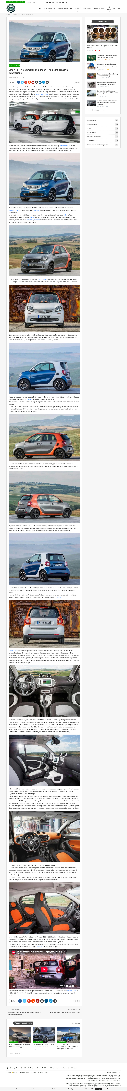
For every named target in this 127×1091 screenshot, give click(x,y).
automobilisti (64, 146)
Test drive (87, 8)
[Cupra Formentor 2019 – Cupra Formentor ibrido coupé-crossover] (44, 1035)
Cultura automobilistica (69, 1068)
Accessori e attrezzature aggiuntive (97, 145)
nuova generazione (41, 94)
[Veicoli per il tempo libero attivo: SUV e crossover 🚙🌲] (20, 1035)
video (65, 215)
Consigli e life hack (65, 8)
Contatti (29, 2)
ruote (32, 217)
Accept (98, 1089)
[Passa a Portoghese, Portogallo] (63, 2)
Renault (36, 210)
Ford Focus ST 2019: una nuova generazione (65, 1012)
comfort (37, 220)
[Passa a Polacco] (50, 2)
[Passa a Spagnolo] (53, 2)
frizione (39, 946)
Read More (107, 1089)
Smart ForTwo (42, 279)
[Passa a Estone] (37, 2)
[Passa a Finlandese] (40, 2)
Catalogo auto (49, 8)
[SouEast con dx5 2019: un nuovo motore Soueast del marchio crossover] (91, 103)
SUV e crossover (14, 65)
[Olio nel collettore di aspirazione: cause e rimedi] (102, 34)
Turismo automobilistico (94, 136)
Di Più (109, 9)
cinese (59, 597)
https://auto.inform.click (90, 1075)
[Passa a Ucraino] (57, 2)
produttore (14, 651)
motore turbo (71, 991)
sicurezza (30, 220)
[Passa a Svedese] (66, 2)
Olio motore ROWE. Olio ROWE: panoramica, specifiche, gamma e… (107, 65)
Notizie (77, 8)
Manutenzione (99, 8)
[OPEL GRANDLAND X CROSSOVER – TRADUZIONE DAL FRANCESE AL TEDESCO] (68, 1035)
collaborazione (14, 210)
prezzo (37, 96)
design (30, 399)
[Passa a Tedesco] (34, 2)
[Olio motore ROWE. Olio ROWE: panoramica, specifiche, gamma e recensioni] (91, 66)
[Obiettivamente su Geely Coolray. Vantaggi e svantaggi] (91, 76)
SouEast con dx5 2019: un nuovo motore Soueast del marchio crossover (107, 102)
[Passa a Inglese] (60, 2)
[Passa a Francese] (43, 2)
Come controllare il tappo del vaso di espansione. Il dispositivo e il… (107, 92)
